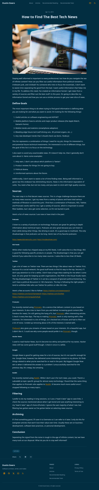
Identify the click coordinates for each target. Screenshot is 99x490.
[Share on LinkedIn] (25, 457)
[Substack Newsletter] (90, 3)
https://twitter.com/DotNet (53, 293)
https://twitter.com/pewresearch (56, 290)
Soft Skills (16, 451)
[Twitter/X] (13, 473)
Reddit (36, 378)
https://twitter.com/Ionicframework (26, 293)
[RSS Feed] (95, 3)
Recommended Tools (67, 3)
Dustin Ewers (8, 3)
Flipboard (16, 328)
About (31, 3)
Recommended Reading (50, 3)
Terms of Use (79, 471)
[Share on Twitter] (20, 457)
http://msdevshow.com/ (47, 239)
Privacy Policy (79, 468)
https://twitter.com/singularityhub (26, 297)
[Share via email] (31, 457)
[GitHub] (9, 473)
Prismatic (38, 307)
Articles (37, 3)
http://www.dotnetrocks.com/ (24, 239)
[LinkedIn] (4, 473)
